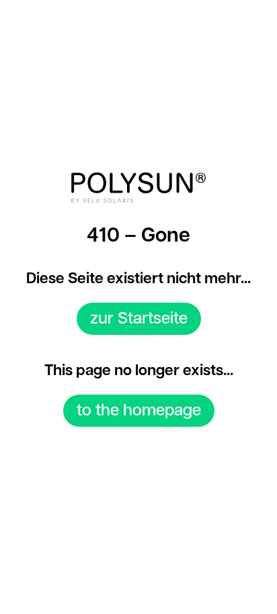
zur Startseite (139, 319)
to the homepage (139, 411)
